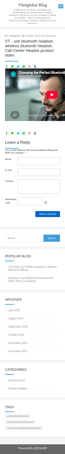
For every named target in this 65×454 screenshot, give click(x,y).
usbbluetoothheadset (18, 416)
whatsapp (23, 66)
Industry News (16, 380)
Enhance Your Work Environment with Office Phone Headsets (30, 279)
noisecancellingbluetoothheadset (24, 428)
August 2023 (15, 318)
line (12, 66)
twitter (18, 66)
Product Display (17, 388)
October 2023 (16, 334)
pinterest (29, 66)
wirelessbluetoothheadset (20, 422)
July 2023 (14, 310)
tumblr (35, 66)
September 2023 (18, 326)
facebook (6, 66)
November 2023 (17, 343)
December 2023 (17, 351)
